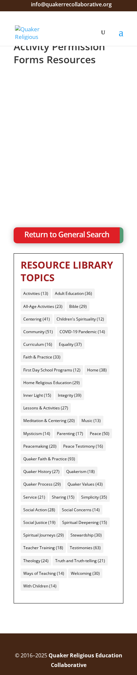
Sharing (63, 497)
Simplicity (94, 497)
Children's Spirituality (80, 319)
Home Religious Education (51, 382)
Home (97, 370)
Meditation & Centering (49, 420)
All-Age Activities (43, 306)
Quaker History (41, 471)
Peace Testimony (83, 446)
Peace (99, 433)
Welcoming (85, 573)
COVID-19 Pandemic (82, 332)
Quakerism (80, 471)
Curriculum (37, 344)
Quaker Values (85, 484)
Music (91, 420)
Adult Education (73, 293)
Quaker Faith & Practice (49, 459)
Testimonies (85, 548)
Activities (35, 293)
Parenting (70, 433)
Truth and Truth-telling (80, 560)
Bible (78, 306)
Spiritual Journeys (43, 535)
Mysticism (36, 433)
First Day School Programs (51, 370)
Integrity (69, 395)
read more (36, 181)
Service (34, 497)
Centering (36, 319)
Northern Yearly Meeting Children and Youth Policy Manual (63, 159)
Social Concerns (81, 510)
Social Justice (39, 522)
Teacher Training (43, 548)
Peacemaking (40, 446)
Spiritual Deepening (84, 522)
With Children (40, 586)
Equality (70, 344)
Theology (36, 560)
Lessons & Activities (45, 408)
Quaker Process (42, 484)
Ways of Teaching (43, 573)
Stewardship (86, 535)
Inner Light (37, 395)
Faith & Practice (42, 357)
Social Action (39, 510)
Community (38, 332)
